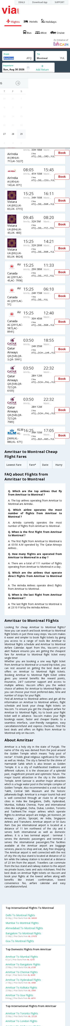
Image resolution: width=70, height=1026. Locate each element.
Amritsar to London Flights (21, 1021)
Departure (8, 65)
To (38, 54)
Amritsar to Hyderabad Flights (23, 979)
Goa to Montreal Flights (20, 941)
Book (62, 152)
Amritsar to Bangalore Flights (23, 964)
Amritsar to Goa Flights (19, 995)
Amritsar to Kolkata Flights (21, 987)
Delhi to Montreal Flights (20, 915)
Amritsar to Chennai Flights (22, 972)
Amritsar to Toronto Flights (22, 1013)
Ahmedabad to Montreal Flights (24, 928)
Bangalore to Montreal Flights (23, 933)
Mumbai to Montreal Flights (22, 923)
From (6, 54)
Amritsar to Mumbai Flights (22, 956)
